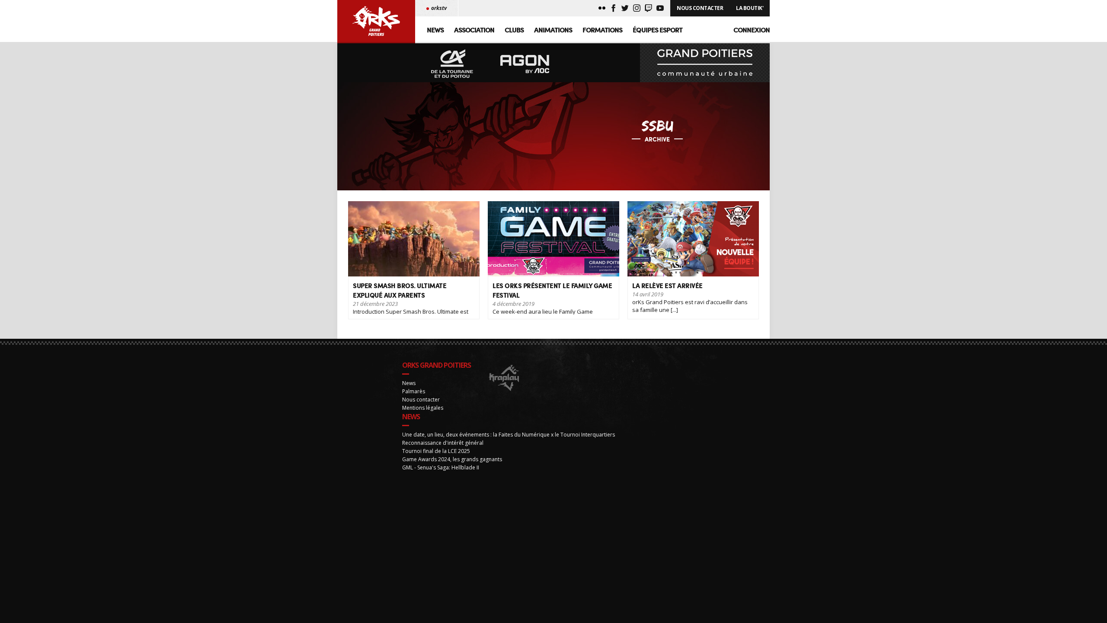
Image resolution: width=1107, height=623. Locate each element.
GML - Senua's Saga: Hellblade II (440, 467)
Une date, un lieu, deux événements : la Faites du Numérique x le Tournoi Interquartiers (508, 434)
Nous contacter (421, 399)
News (435, 30)
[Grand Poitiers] (704, 63)
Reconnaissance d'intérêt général (442, 442)
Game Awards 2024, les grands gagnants (452, 459)
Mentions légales (422, 407)
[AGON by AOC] (525, 64)
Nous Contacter (700, 8)
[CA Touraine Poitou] (452, 64)
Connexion (751, 30)
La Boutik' (749, 8)
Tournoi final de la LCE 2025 (436, 451)
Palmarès (413, 391)
